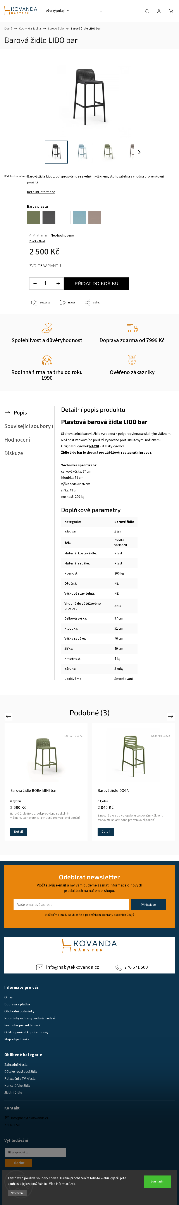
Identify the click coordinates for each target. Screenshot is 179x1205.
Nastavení (17, 1193)
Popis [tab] (20, 413)
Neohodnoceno (62, 235)
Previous (9, 716)
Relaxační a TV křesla (20, 1078)
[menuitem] (57, 11)
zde (73, 1184)
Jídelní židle (13, 1092)
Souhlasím (157, 1181)
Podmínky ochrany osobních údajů (29, 1018)
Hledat (18, 1163)
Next (171, 716)
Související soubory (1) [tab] (31, 426)
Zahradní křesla (16, 1064)
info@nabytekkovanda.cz (72, 967)
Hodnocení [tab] (17, 440)
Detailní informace (41, 192)
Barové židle (124, 521)
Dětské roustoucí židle (21, 1071)
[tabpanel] (133, 782)
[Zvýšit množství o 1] (58, 283)
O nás (8, 997)
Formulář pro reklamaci (22, 1025)
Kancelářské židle (17, 1085)
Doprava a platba (17, 1004)
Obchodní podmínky (19, 1011)
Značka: (37, 241)
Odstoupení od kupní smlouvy (26, 1032)
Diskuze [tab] (13, 453)
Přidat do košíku (96, 283)
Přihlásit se (148, 904)
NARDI (94, 446)
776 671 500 (136, 967)
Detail (18, 831)
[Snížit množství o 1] (34, 283)
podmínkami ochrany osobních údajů (109, 914)
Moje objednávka (16, 1039)
